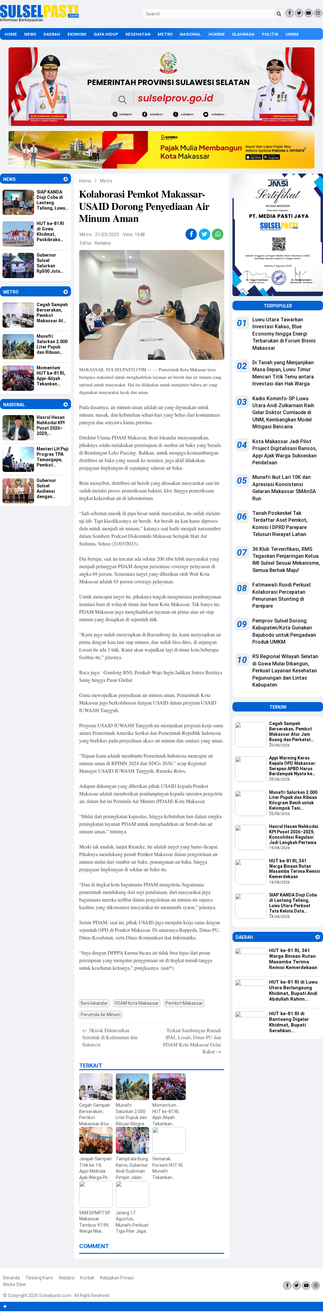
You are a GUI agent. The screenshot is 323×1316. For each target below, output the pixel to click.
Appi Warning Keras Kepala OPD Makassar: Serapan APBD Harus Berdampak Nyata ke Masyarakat (292, 766)
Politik (270, 34)
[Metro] (65, 292)
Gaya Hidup (106, 34)
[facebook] (191, 234)
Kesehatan (138, 34)
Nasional (190, 34)
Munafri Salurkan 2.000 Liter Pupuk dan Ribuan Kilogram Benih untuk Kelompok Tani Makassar (293, 801)
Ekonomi (77, 34)
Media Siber (14, 1284)
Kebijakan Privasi (117, 1277)
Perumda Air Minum (100, 1014)
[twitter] (205, 234)
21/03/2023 (107, 234)
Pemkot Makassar (184, 1003)
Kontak (87, 1277)
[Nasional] (65, 405)
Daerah (52, 34)
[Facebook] (289, 13)
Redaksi (103, 243)
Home (11, 34)
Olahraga (243, 34)
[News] (65, 179)
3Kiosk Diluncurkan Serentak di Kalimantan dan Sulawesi (110, 1037)
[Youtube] (308, 13)
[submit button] (279, 13)
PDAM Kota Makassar (137, 1003)
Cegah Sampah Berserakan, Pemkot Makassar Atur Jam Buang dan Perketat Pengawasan (290, 732)
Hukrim (216, 34)
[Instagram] (318, 13)
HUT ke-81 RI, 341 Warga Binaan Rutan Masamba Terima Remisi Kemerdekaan (294, 868)
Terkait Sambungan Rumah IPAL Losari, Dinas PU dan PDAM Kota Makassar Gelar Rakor (192, 1041)
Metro (165, 34)
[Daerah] (317, 937)
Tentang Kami (39, 1277)
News (30, 34)
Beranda (11, 1277)
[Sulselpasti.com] (39, 20)
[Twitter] (299, 13)
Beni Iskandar (94, 1003)
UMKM (291, 34)
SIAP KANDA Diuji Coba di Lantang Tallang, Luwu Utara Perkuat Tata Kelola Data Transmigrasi (293, 903)
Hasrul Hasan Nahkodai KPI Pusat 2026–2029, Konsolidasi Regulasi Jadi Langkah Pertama (293, 834)
